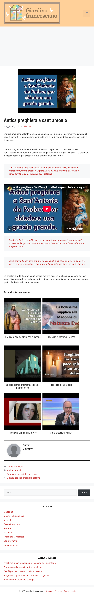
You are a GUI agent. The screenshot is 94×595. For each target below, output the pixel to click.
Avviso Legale (70, 591)
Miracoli (7, 520)
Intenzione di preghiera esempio (19, 579)
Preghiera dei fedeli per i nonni (22, 474)
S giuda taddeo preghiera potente (23, 478)
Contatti (49, 591)
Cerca (84, 492)
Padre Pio (8, 528)
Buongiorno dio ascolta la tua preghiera (23, 567)
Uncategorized (11, 545)
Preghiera (8, 532)
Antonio (18, 470)
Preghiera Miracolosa (14, 537)
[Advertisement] (47, 45)
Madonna (8, 512)
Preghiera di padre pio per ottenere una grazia (26, 575)
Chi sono (58, 591)
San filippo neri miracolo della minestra (23, 571)
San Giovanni (10, 541)
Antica (10, 470)
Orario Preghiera (15, 466)
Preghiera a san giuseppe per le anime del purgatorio (30, 563)
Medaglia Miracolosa (14, 516)
